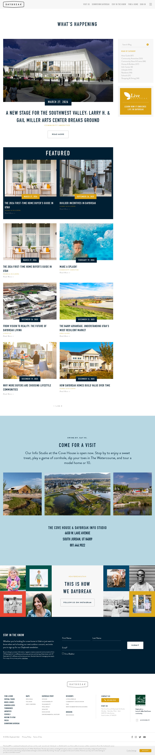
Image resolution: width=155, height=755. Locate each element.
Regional (29, 699)
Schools (7, 714)
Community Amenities (57, 125)
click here (25, 658)
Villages (29, 701)
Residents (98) (126, 72)
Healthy (45, 709)
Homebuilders (9, 705)
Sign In (143, 4)
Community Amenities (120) (132, 58)
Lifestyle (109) (126, 69)
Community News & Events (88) (133, 61)
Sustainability (47, 701)
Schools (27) (126, 75)
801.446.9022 (77, 545)
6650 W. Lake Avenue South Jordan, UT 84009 (108, 714)
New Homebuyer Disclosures (77, 706)
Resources (70, 715)
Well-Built (46, 706)
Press (6, 721)
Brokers (69, 712)
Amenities (7, 711)
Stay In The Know (119, 4)
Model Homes (9, 702)
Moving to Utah (10, 718)
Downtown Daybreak (100, 4)
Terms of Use (37, 737)
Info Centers (31, 704)
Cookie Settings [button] (131, 750)
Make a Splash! (68, 266)
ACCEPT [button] (145, 751)
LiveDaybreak (71, 699)
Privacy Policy (26, 737)
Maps (28, 696)
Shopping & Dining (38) (130, 78)
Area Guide (65, 333)
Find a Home (133, 4)
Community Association (75, 701)
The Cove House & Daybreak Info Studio (77, 528)
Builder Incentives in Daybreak (78, 203)
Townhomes (8, 708)
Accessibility (145, 720)
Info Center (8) (127, 66)
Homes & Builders (13, 210)
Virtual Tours (9, 699)
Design (44, 699)
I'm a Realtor (69, 653)
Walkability (46, 704)
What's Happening (77, 24)
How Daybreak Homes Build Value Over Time (85, 385)
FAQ (67, 704)
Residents (69, 696)
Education (46, 712)
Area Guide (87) (127, 55)
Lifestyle (7, 333)
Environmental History (51, 714)
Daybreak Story (48, 696)
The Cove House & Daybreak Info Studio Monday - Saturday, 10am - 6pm (113, 710)
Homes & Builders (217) (130, 64)
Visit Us (86, 4)
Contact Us (105, 696)
